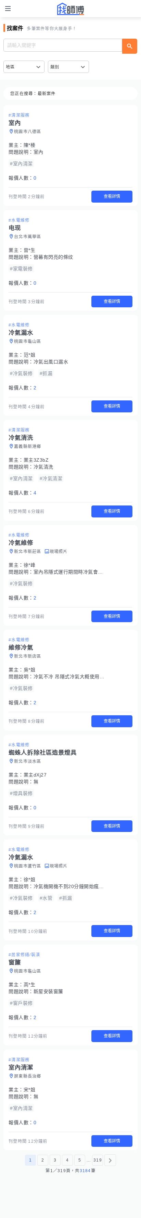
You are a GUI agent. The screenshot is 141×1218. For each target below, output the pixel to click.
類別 (55, 67)
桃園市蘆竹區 (27, 866)
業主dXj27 (35, 775)
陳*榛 (30, 145)
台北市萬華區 (27, 236)
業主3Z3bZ (36, 460)
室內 (38, 152)
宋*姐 (30, 1089)
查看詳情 (112, 196)
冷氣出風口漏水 (51, 361)
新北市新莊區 (27, 551)
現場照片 (59, 551)
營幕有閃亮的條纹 (53, 257)
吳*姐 (30, 669)
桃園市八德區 (27, 131)
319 (97, 1160)
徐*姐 (30, 879)
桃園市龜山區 (27, 341)
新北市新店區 (27, 656)
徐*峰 (30, 565)
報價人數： (22, 178)
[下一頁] (110, 1160)
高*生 (30, 984)
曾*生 (30, 250)
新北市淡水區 (27, 761)
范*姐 (30, 355)
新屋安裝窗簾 (48, 991)
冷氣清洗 (43, 467)
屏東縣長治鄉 (27, 1076)
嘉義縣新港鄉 (27, 446)
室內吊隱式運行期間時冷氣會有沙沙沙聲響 (81, 572)
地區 (10, 67)
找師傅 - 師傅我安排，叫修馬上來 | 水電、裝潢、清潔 (70, 9)
